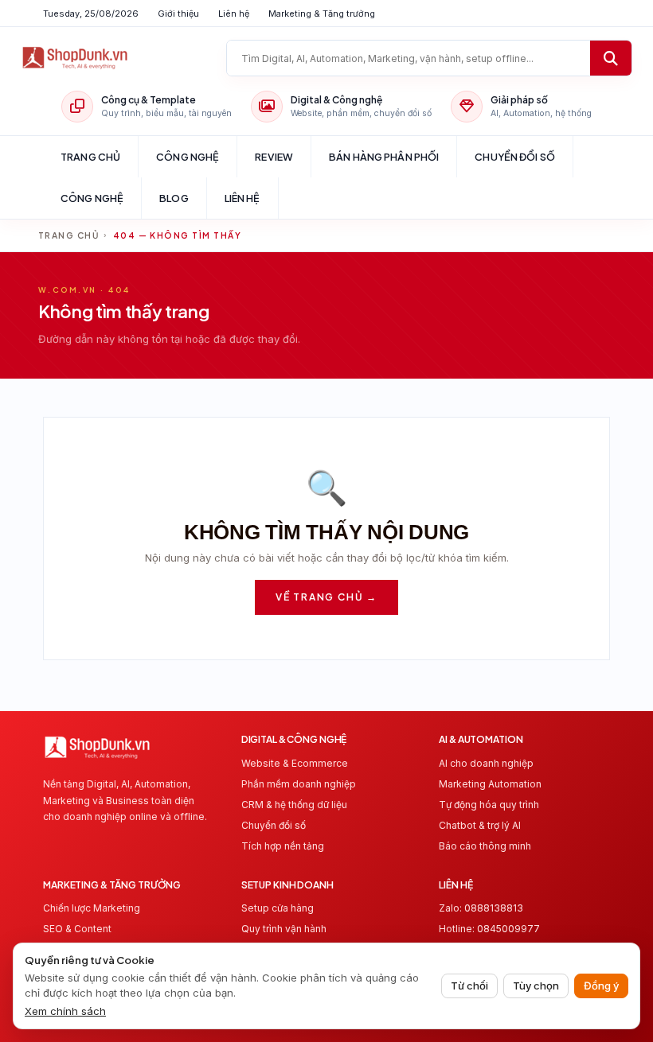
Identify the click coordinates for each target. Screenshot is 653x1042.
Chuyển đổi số (515, 156)
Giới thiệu (178, 13)
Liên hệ (233, 13)
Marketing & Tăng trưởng (321, 13)
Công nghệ (187, 156)
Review (274, 156)
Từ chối (469, 985)
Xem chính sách (65, 1011)
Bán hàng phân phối (384, 156)
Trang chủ (90, 156)
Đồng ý (601, 985)
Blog (174, 198)
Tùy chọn (536, 985)
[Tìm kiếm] (610, 58)
